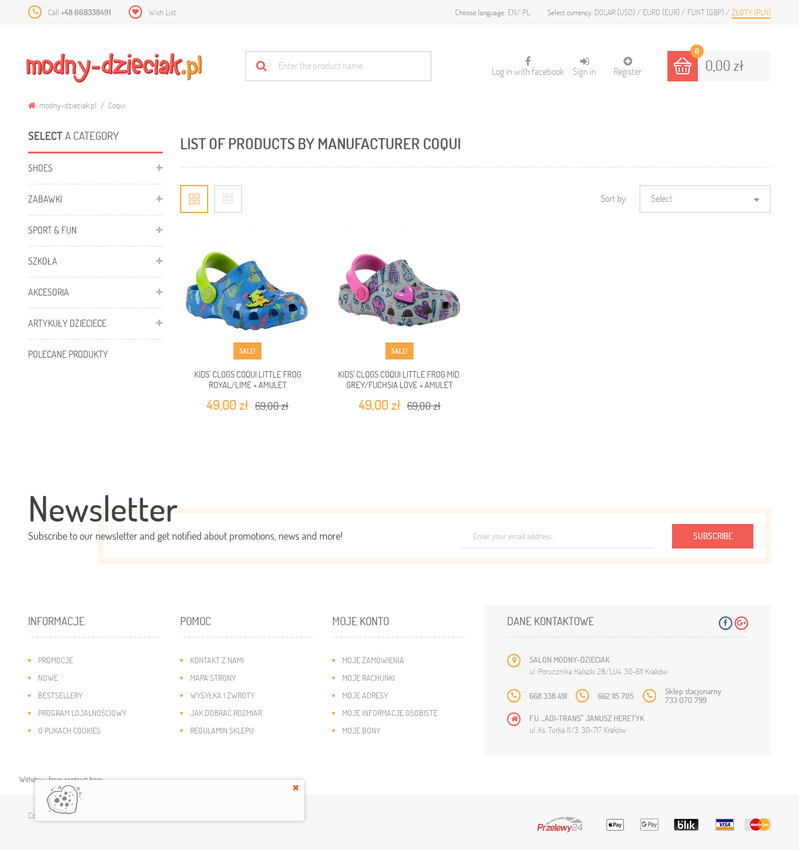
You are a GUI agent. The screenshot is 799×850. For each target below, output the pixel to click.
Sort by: (614, 198)
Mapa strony (213, 677)
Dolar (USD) (615, 12)
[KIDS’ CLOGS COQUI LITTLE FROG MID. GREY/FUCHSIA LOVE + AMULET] (399, 292)
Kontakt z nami (217, 660)
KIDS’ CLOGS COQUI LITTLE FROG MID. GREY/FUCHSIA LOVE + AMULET (399, 379)
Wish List (162, 12)
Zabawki (45, 199)
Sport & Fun (52, 230)
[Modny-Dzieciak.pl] (114, 68)
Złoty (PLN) (751, 12)
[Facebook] (725, 623)
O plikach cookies (69, 730)
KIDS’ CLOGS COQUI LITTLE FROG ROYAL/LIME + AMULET (247, 379)
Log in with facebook (528, 66)
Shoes (40, 168)
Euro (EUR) (662, 12)
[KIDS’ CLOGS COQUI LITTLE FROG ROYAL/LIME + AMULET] (247, 292)
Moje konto (360, 620)
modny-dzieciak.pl (67, 105)
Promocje (55, 660)
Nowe (48, 677)
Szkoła (42, 261)
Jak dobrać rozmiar (226, 712)
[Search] (261, 65)
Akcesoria (48, 292)
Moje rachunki (368, 677)
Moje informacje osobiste (390, 712)
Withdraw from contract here (60, 779)
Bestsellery (60, 695)
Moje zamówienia (373, 660)
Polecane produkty (68, 354)
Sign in (584, 71)
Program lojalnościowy (82, 712)
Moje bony (361, 730)
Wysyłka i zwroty (222, 695)
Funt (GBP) (706, 12)
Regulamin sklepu (222, 730)
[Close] (295, 787)
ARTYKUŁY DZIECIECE (67, 323)
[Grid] (194, 199)
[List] (228, 199)
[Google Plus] (741, 623)
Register (628, 71)
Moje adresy (365, 695)
